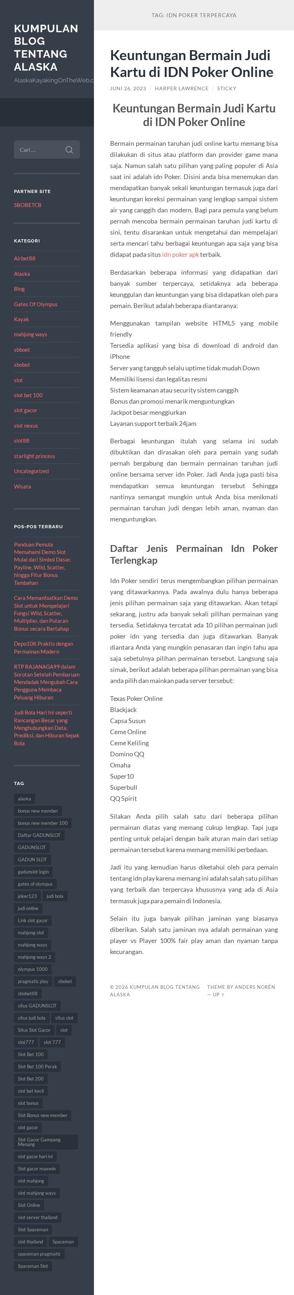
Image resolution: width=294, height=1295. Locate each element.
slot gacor (25, 410)
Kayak (21, 319)
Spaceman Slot (33, 1266)
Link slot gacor (33, 920)
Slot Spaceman (33, 1229)
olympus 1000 (33, 969)
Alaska (22, 273)
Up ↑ (219, 994)
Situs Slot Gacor (34, 1030)
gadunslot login (33, 872)
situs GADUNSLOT (37, 1005)
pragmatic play (33, 981)
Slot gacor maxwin (37, 1168)
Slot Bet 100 (31, 1054)
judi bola (55, 896)
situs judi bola (32, 1018)
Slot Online (29, 1205)
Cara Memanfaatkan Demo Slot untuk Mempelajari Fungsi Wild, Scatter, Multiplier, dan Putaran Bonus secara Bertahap (46, 613)
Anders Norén (255, 987)
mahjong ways (30, 334)
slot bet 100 (28, 395)
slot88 (21, 440)
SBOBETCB (28, 205)
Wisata (22, 486)
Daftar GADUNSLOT (39, 835)
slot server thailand (37, 1217)
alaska (24, 798)
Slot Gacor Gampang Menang (39, 1142)
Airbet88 (24, 258)
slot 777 (52, 1042)
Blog (19, 288)
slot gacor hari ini (35, 1156)
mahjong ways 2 (34, 957)
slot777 (26, 1042)
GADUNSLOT (32, 847)
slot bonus (28, 1103)
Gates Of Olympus (36, 304)
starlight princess (34, 456)
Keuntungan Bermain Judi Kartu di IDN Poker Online (192, 63)
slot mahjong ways (37, 1193)
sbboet (22, 349)
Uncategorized (31, 471)
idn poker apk (180, 254)
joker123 (27, 896)
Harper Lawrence (182, 88)
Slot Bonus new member (42, 1115)
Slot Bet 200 (31, 1079)
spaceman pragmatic (39, 1254)
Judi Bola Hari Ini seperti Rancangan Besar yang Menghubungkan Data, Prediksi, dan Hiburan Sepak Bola (47, 727)
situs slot (64, 1018)
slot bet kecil (31, 1091)
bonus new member (38, 811)
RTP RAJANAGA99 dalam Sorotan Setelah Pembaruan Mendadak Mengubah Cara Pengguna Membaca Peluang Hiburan (47, 682)
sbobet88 (28, 993)
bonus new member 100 (43, 823)
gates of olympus (35, 884)
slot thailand (30, 1242)
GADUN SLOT (32, 859)
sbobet (22, 364)
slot (18, 380)
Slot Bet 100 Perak (37, 1066)
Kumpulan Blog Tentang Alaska (46, 47)
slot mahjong (31, 1181)
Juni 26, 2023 (128, 88)
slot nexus (26, 425)
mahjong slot (31, 932)
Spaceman (63, 1242)
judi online (28, 908)
